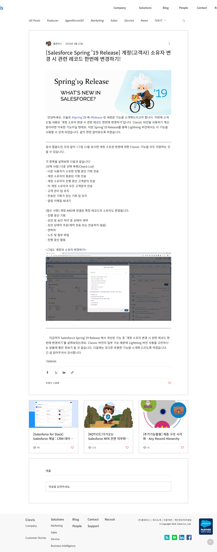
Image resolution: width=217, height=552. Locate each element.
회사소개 (157, 519)
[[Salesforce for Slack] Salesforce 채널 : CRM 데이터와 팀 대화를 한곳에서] (53, 414)
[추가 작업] (169, 44)
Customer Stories (35, 537)
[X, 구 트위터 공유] (55, 372)
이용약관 (167, 519)
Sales (113, 20)
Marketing (97, 20)
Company (31, 525)
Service (129, 20)
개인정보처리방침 (183, 519)
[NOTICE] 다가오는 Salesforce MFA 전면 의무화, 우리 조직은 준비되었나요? (107, 436)
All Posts (34, 20)
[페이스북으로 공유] (47, 372)
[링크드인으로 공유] (64, 372)
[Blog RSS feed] (167, 537)
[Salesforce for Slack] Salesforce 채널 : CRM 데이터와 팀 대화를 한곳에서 (53, 436)
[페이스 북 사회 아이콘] (189, 537)
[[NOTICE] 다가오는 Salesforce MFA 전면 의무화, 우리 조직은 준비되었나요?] (108, 414)
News (144, 20)
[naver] (174, 537)
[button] (202, 7)
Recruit (110, 519)
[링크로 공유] (72, 372)
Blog (75, 519)
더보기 (158, 20)
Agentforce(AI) (74, 20)
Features (52, 20)
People (77, 526)
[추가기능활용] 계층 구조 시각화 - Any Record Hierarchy (162, 436)
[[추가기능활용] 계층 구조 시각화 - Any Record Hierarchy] (163, 414)
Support (93, 526)
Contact (93, 519)
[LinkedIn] (181, 537)
